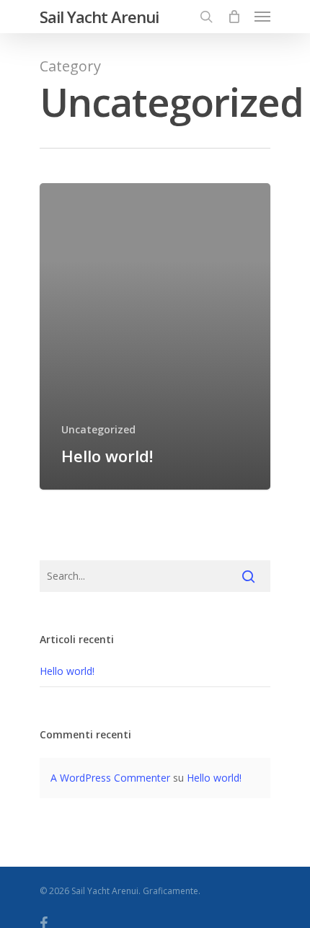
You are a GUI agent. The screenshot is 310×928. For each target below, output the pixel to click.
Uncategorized (98, 429)
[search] (206, 17)
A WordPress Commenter (110, 778)
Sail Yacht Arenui (99, 17)
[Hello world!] (155, 336)
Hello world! (67, 671)
